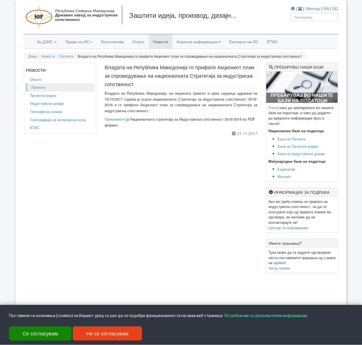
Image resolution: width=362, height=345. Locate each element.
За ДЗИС (45, 41)
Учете (273, 107)
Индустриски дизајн (47, 103)
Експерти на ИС (243, 41)
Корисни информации (197, 41)
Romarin (284, 176)
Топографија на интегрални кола (58, 119)
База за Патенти (291, 139)
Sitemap (312, 8)
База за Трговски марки (297, 146)
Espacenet (286, 169)
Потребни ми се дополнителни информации (265, 315)
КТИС (35, 127)
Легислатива (112, 41)
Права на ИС (77, 41)
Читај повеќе (279, 268)
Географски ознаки (46, 111)
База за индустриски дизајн (301, 153)
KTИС (272, 41)
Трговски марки (43, 95)
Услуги (138, 41)
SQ (335, 8)
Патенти (66, 56)
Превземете (115, 119)
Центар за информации (288, 227)
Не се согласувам (107, 333)
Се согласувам (40, 333)
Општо (35, 79)
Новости (160, 41)
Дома (32, 56)
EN (326, 8)
